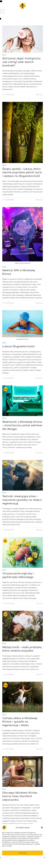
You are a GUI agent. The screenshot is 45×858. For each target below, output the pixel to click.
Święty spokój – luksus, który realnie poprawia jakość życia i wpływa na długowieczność (22, 172)
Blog (4, 55)
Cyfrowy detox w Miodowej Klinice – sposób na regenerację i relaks (19, 722)
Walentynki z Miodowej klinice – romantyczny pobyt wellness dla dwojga (22, 425)
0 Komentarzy (9, 94)
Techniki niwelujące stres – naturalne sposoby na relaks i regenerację (22, 500)
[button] (42, 827)
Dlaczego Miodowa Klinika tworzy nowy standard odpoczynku (19, 796)
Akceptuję (23, 853)
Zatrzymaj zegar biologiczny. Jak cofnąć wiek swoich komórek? (21, 62)
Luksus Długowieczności (18, 346)
